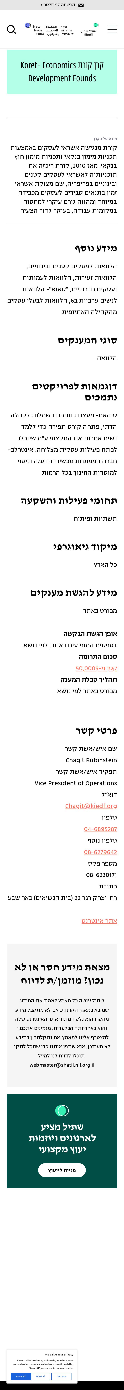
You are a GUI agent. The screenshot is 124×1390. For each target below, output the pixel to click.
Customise (62, 1376)
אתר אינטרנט (99, 921)
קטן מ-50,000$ (96, 668)
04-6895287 (100, 829)
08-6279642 (100, 852)
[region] (42, 1366)
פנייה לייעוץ (62, 1170)
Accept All (21, 1376)
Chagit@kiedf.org (91, 806)
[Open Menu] (112, 29)
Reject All (40, 1376)
